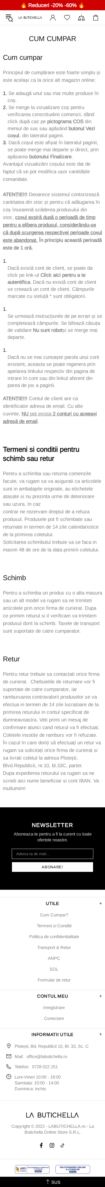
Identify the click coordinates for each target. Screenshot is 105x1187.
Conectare (54, 1018)
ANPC (54, 958)
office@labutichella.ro (47, 1056)
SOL (54, 969)
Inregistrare (54, 1007)
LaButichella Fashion (30, 17)
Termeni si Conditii (54, 925)
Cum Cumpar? (54, 914)
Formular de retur (54, 979)
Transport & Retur (54, 947)
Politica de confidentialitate (54, 936)
